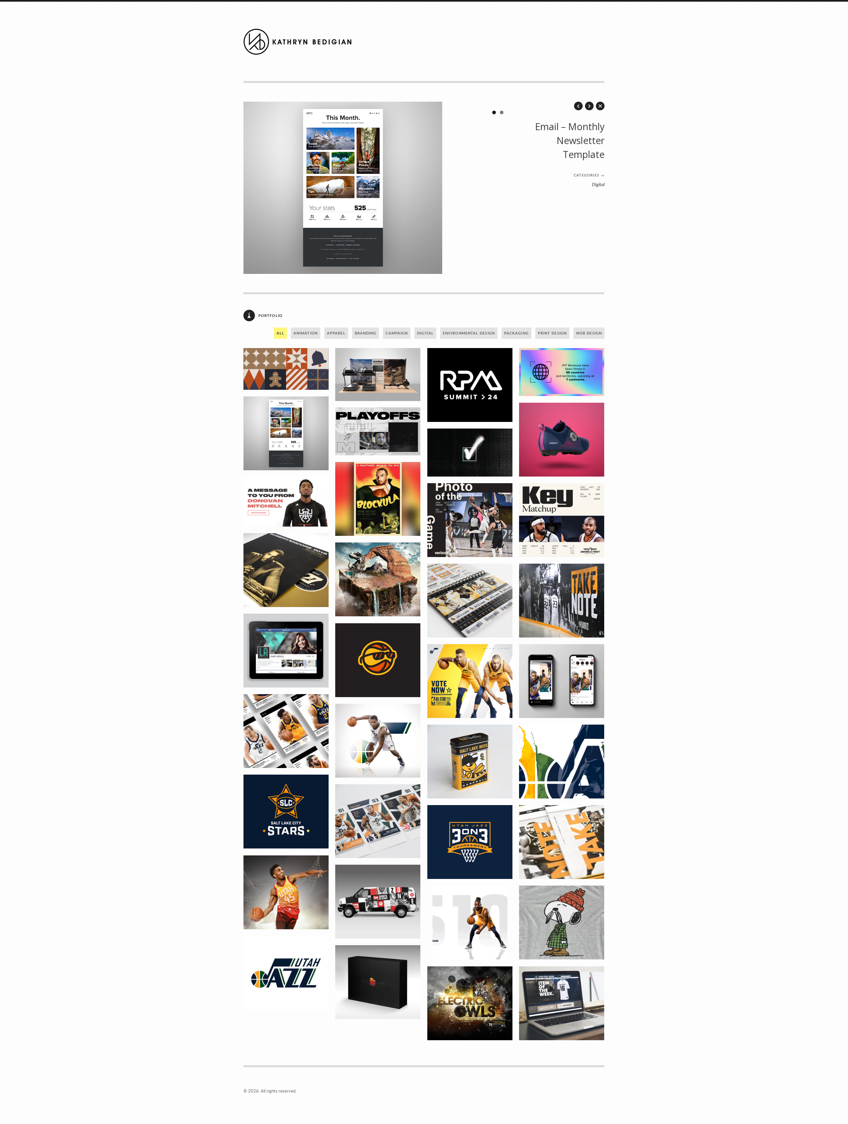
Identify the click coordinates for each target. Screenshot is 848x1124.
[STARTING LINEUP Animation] (470, 922)
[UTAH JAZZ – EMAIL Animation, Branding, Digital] (286, 502)
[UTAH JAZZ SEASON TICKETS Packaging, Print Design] (378, 821)
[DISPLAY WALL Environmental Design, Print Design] (378, 374)
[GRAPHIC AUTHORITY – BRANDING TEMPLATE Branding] (286, 651)
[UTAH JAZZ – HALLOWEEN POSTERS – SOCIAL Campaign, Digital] (378, 499)
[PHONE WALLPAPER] (286, 892)
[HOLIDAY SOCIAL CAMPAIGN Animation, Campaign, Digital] (286, 369)
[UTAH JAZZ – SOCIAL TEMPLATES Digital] (562, 520)
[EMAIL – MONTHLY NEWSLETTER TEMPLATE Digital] (286, 433)
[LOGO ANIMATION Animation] (470, 842)
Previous (255, 188)
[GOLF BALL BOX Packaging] (378, 982)
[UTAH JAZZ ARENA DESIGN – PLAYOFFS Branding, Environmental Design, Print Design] (562, 601)
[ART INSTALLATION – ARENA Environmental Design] (562, 761)
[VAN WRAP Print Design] (378, 902)
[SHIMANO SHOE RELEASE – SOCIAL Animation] (562, 440)
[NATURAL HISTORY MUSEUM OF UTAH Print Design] (378, 579)
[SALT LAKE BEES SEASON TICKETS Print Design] (470, 601)
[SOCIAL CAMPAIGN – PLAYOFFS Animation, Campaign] (378, 431)
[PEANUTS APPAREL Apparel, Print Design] (562, 922)
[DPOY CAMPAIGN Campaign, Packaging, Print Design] (286, 570)
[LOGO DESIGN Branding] (470, 385)
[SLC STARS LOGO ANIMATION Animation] (286, 811)
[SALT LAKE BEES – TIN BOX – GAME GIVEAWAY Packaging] (470, 761)
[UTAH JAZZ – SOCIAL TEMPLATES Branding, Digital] (470, 520)
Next (501, 188)
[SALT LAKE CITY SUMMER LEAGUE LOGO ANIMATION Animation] (378, 660)
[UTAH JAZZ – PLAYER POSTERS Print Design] (378, 741)
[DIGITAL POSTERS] (470, 1003)
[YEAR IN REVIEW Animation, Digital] (562, 372)
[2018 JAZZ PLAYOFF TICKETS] (562, 842)
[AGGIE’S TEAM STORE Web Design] (562, 1003)
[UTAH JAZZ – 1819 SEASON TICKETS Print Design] (286, 731)
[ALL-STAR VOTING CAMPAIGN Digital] (470, 681)
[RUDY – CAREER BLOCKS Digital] (562, 681)
